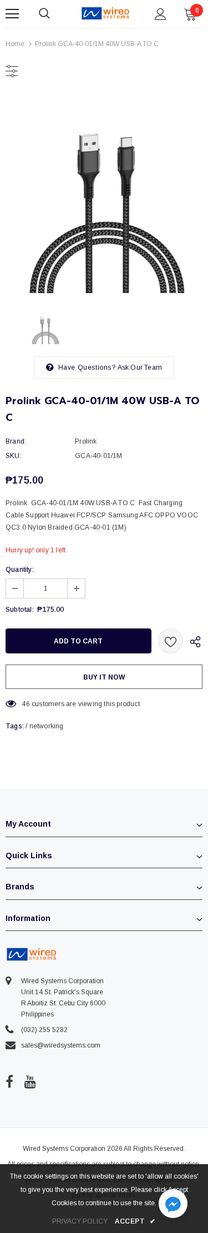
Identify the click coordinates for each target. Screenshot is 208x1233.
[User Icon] (160, 14)
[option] (104, 194)
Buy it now (104, 677)
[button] (173, 1205)
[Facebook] (9, 1081)
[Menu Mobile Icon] (12, 14)
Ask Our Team (140, 367)
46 (25, 704)
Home (15, 44)
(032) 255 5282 (44, 1030)
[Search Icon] (55, 13)
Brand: (16, 441)
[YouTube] (30, 1081)
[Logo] (105, 13)
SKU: (14, 456)
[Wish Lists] (170, 640)
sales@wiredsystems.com (60, 1045)
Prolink (86, 441)
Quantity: (20, 569)
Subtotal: (20, 609)
